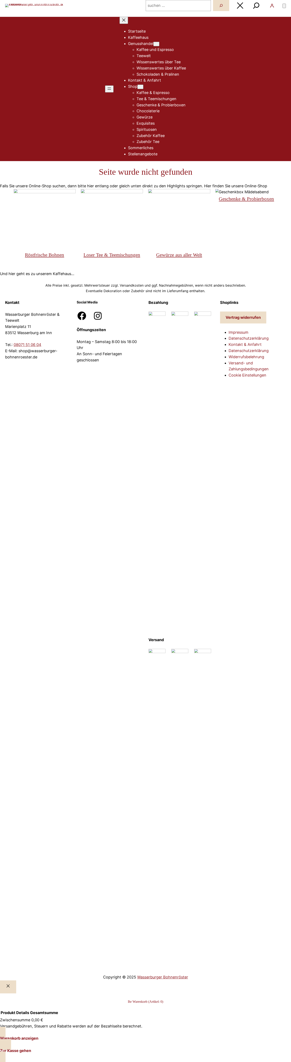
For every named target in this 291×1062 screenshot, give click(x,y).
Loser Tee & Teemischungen (112, 255)
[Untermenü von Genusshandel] (156, 44)
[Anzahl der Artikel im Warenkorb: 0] (284, 6)
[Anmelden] (272, 5)
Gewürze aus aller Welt (179, 255)
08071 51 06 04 (27, 344)
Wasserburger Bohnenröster (162, 977)
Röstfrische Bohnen (44, 255)
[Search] (221, 5)
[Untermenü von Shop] (140, 87)
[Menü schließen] (124, 20)
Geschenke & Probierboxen (246, 199)
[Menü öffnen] (109, 88)
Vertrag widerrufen (243, 317)
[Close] (8, 986)
